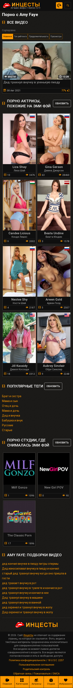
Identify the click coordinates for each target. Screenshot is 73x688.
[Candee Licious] (19, 205)
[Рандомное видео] (59, 5)
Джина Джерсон (54, 170)
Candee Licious (19, 233)
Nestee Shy (19, 299)
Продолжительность (38, 36)
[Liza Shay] (19, 139)
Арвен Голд (54, 303)
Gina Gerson (54, 167)
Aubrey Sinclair (54, 366)
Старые (7, 430)
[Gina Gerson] (53, 139)
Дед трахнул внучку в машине (22, 597)
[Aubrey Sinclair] (53, 337)
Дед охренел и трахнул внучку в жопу (27, 612)
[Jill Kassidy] (19, 337)
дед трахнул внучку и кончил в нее (25, 592)
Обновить (62, 103)
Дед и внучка (11, 415)
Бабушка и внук (12, 420)
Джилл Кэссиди (19, 369)
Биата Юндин (54, 236)
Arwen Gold (54, 299)
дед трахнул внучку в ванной (21, 602)
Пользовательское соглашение (36, 664)
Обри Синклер (53, 369)
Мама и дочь (10, 410)
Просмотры (56, 36)
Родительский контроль (36, 669)
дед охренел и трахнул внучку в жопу (27, 607)
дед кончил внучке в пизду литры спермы (30, 563)
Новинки (7, 36)
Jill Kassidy (19, 366)
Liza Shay (19, 167)
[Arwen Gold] (53, 271)
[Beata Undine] (53, 205)
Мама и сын (10, 401)
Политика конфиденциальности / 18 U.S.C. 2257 (36, 660)
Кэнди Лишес (19, 236)
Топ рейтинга (20, 36)
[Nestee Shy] (19, 271)
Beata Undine (53, 233)
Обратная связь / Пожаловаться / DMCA (36, 673)
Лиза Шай (19, 170)
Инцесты (28, 635)
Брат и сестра (11, 396)
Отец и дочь (10, 405)
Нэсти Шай (19, 303)
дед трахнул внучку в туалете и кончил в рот (32, 588)
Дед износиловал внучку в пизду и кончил (30, 568)
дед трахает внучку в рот (19, 583)
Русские (7, 425)
